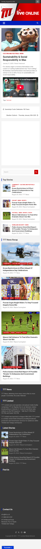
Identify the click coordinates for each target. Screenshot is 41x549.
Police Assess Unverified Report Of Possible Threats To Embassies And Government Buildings (25, 229)
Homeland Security (18, 225)
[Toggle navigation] (3, 23)
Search (36, 172)
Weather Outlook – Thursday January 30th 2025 (21, 115)
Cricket (14, 200)
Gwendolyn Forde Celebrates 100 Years (17, 109)
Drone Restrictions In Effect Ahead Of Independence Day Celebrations (22, 190)
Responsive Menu (38, 1)
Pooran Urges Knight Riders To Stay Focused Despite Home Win (24, 203)
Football (15, 212)
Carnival (8, 100)
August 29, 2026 (17, 194)
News (22, 53)
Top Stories (8, 180)
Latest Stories (9, 428)
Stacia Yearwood (19, 63)
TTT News (26, 194)
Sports (24, 200)
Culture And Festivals (11, 53)
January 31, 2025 (8, 63)
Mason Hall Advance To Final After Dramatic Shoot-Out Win (25, 216)
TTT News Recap (10, 240)
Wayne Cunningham (29, 207)
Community (15, 184)
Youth (30, 212)
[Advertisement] (20, 143)
